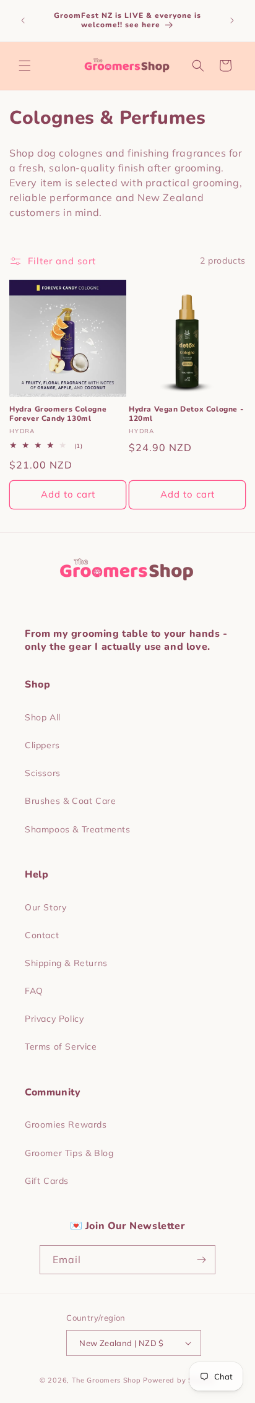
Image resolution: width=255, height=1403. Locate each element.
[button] (24, 65)
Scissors (43, 773)
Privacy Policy (54, 1018)
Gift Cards (47, 1180)
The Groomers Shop (106, 1380)
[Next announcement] (232, 20)
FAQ (34, 990)
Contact (42, 935)
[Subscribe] (201, 1259)
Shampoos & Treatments (78, 829)
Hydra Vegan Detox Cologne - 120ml (186, 414)
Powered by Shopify (179, 1380)
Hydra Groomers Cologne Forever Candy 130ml (57, 414)
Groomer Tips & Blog (69, 1153)
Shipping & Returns (66, 963)
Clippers (42, 745)
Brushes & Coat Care (70, 800)
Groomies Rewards (66, 1124)
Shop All (43, 717)
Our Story (45, 907)
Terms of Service (61, 1046)
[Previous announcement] (23, 20)
